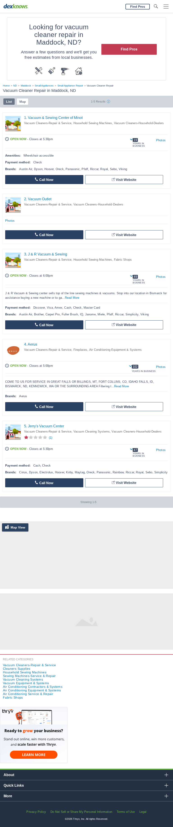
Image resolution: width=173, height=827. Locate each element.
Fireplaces (80, 349)
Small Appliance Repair (70, 85)
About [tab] (9, 775)
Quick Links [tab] (14, 785)
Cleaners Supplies (16, 668)
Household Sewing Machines (92, 123)
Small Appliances (44, 85)
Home (6, 85)
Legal (143, 811)
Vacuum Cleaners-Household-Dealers (139, 123)
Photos (161, 140)
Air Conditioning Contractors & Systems (32, 686)
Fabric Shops (123, 259)
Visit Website (126, 180)
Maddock (26, 85)
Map (22, 101)
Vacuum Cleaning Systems (91, 431)
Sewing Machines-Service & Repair (29, 676)
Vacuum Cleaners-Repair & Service (47, 123)
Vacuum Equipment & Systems (26, 683)
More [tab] (8, 796)
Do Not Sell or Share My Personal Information (81, 811)
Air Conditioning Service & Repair (28, 694)
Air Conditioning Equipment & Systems (115, 349)
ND (15, 85)
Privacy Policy (36, 811)
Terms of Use (126, 811)
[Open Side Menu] (166, 7)
